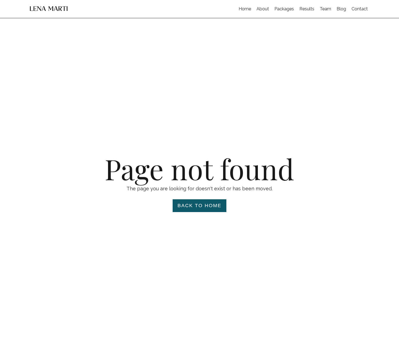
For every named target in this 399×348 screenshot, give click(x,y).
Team (325, 8)
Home (245, 8)
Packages (284, 8)
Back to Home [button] (199, 205)
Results (306, 8)
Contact (360, 8)
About (262, 8)
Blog (341, 8)
